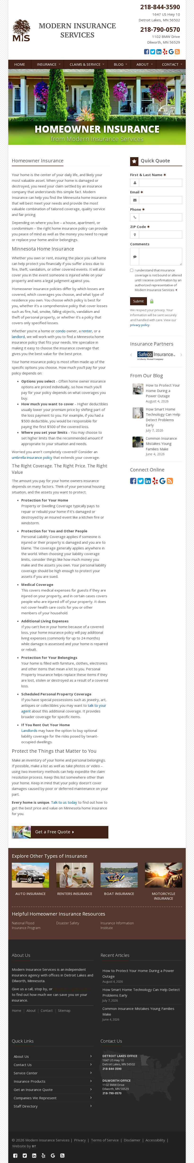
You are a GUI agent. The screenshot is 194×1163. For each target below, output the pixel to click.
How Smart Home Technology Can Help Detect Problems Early (163, 420)
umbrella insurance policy (32, 457)
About (145, 64)
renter (87, 330)
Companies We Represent (35, 1097)
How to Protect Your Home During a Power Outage (163, 393)
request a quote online (71, 988)
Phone (137, 209)
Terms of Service (105, 1140)
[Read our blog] (177, 51)
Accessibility (155, 1140)
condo (61, 330)
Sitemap (64, 1010)
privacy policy (140, 325)
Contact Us (23, 1064)
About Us (21, 1056)
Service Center (26, 1073)
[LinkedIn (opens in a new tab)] (158, 51)
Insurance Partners (151, 344)
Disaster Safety (67, 923)
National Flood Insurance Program (26, 925)
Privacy (80, 1140)
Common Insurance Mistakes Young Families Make (161, 446)
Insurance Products (29, 1081)
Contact (173, 64)
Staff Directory (26, 1106)
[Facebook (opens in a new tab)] (146, 51)
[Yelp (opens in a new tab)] (165, 51)
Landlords (29, 730)
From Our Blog (146, 375)
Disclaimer (132, 1140)
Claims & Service (88, 64)
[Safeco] (156, 355)
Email (136, 192)
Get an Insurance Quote (33, 1089)
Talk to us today (64, 802)
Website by (24, 1146)
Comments (140, 244)
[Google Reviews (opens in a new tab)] (171, 51)
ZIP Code (140, 226)
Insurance (49, 64)
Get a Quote (52, 832)
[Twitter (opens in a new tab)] (152, 51)
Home (19, 64)
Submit (138, 301)
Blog (121, 64)
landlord (18, 336)
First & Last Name (148, 174)
